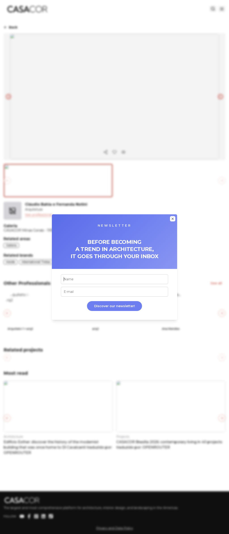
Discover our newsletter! (114, 306)
